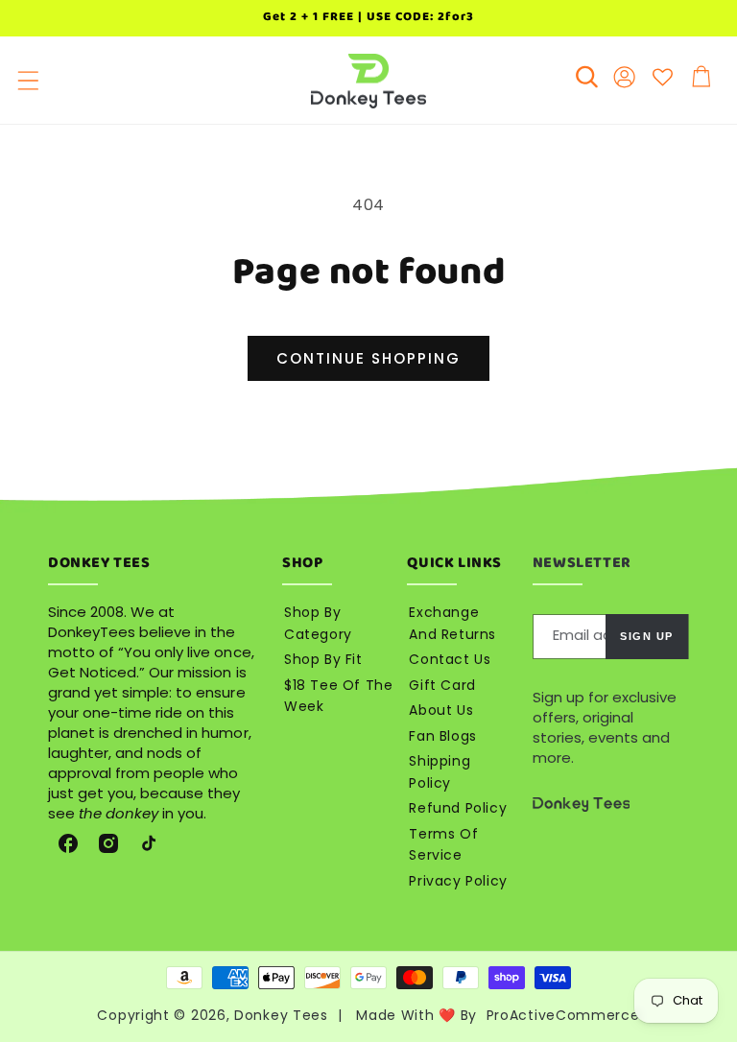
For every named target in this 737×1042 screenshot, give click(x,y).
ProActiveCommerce (563, 1015)
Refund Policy (458, 807)
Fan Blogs (442, 736)
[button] (28, 81)
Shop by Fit (323, 659)
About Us (441, 710)
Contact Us (449, 659)
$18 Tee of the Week (338, 696)
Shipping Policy (439, 772)
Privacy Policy (458, 880)
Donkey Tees (281, 1015)
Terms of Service (443, 844)
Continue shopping (368, 358)
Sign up (647, 636)
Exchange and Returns (452, 623)
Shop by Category (318, 623)
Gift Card (442, 685)
